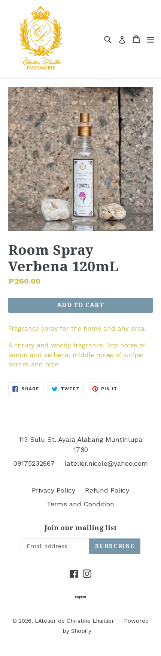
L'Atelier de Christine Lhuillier (74, 621)
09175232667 (34, 463)
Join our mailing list (81, 528)
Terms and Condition (80, 504)
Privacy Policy (53, 490)
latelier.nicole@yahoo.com (106, 463)
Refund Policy (107, 490)
